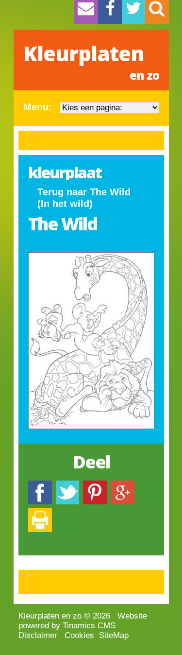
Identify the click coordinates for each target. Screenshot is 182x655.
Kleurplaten (91, 61)
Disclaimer (37, 635)
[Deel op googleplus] (122, 485)
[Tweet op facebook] (67, 485)
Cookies (79, 635)
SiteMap (114, 635)
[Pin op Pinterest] (95, 485)
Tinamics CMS (89, 625)
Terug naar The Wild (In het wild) (84, 198)
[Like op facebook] (40, 485)
